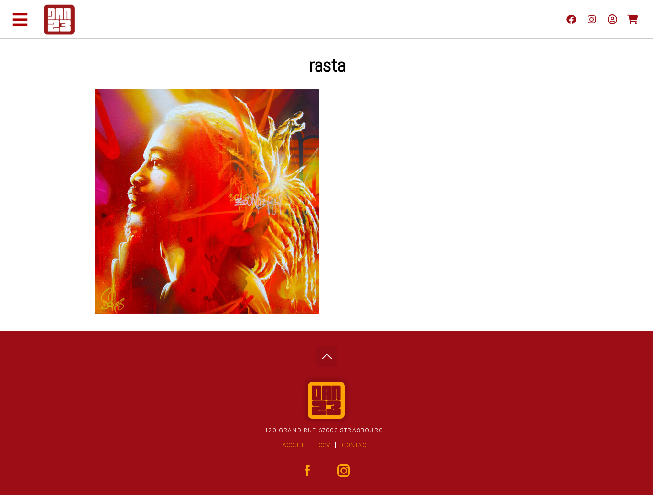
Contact (356, 445)
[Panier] (633, 19)
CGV (324, 445)
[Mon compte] (612, 19)
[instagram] (592, 19)
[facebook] (571, 19)
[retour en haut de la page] (327, 354)
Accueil (294, 445)
